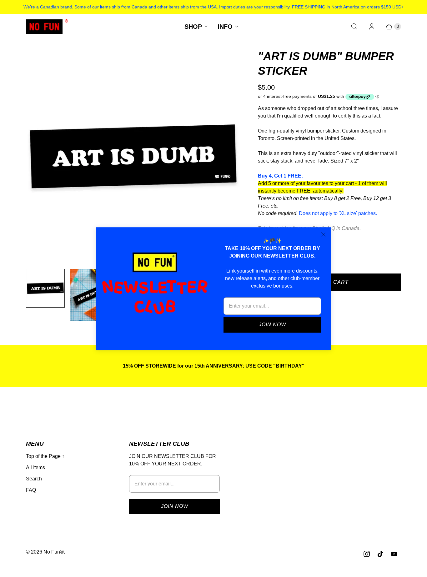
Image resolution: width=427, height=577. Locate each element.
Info (225, 26)
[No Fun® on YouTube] (394, 553)
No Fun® (53, 551)
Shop (193, 26)
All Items (35, 467)
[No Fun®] (47, 26)
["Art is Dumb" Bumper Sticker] (133, 156)
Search (34, 478)
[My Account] (371, 26)
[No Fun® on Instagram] (367, 553)
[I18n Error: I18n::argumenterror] (45, 288)
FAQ (31, 490)
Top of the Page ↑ (45, 456)
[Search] (354, 26)
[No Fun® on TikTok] (380, 553)
